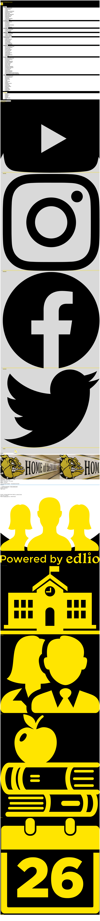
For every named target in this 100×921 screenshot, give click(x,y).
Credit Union (7, 81)
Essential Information (9, 61)
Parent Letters (7, 64)
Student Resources (8, 52)
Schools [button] (5, 92)
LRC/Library (7, 25)
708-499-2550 (5, 496)
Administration (8, 9)
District (6, 93)
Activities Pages (8, 31)
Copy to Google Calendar (5, 483)
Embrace (6, 82)
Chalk (6, 80)
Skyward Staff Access (9, 75)
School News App (8, 15)
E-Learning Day (8, 50)
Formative (7, 87)
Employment (7, 13)
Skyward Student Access (9, 46)
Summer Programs (8, 26)
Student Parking (8, 16)
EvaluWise (7, 84)
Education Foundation (9, 66)
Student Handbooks (8, 54)
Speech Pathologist (8, 43)
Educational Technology (9, 24)
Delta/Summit (7, 97)
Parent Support (8, 63)
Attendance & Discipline (9, 11)
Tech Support (7, 53)
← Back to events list (5, 486)
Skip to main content (4, 0)
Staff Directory (8, 19)
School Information (8, 8)
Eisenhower (7, 94)
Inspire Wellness (8, 86)
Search (1, 453)
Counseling (7, 37)
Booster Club (7, 65)
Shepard (6, 96)
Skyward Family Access (9, 58)
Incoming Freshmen (8, 62)
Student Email (7, 48)
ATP (6, 98)
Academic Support (8, 21)
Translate (9, 101)
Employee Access (8, 83)
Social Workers (8, 42)
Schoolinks (7, 55)
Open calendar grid (13, 486)
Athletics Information (9, 33)
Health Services (8, 39)
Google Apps (7, 51)
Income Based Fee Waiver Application (12, 73)
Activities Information (9, 29)
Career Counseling (8, 38)
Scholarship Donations (9, 67)
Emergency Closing (8, 12)
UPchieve (7, 90)
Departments (7, 22)
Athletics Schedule (8, 35)
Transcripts (7, 17)
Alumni (6, 10)
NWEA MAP (7, 89)
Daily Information (8, 49)
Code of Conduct (8, 30)
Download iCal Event (15, 483)
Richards (6, 95)
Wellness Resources (8, 44)
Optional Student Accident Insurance (12, 72)
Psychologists (7, 41)
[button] (5, 6)
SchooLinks (7, 60)
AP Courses (7, 23)
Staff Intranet (7, 79)
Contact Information (8, 18)
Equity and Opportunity (9, 14)
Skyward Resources (8, 47)
